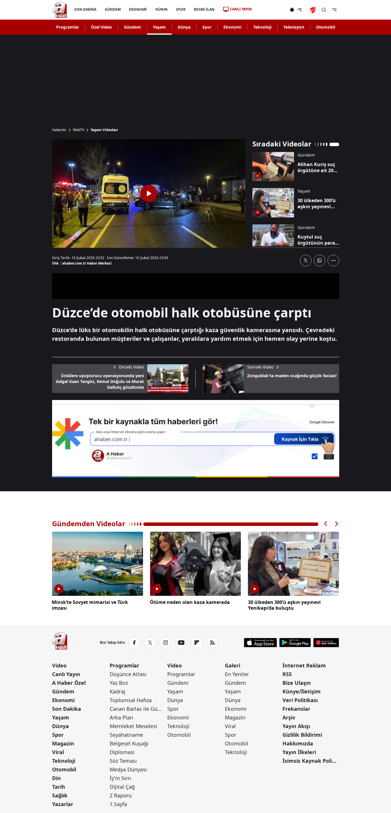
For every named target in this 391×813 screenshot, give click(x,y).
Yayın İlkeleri (299, 752)
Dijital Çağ (122, 786)
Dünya (184, 27)
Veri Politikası (300, 700)
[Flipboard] (197, 642)
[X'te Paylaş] (305, 260)
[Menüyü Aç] (334, 9)
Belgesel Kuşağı (129, 743)
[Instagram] (165, 642)
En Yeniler (237, 674)
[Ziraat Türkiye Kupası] (313, 10)
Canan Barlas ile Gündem (138, 708)
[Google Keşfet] (195, 438)
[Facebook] (134, 642)
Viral (58, 752)
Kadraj (117, 691)
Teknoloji (262, 27)
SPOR (180, 9)
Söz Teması (123, 760)
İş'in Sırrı (120, 778)
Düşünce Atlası (128, 674)
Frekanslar (296, 708)
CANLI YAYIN (241, 9)
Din (56, 778)
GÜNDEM (113, 9)
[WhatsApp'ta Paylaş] (319, 260)
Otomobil (325, 27)
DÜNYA (161, 9)
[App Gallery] (326, 642)
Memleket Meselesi (133, 726)
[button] (326, 524)
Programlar (67, 27)
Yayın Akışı (296, 726)
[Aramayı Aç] (323, 9)
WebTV (78, 130)
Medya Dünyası (128, 769)
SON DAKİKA (85, 9)
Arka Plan (121, 717)
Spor (207, 27)
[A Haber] (59, 9)
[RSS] (212, 642)
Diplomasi (122, 752)
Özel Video (101, 27)
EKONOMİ (138, 9)
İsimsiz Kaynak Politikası (310, 760)
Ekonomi (232, 27)
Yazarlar (62, 804)
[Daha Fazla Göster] (333, 260)
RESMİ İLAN (204, 9)
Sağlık (59, 795)
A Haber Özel (69, 682)
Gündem (132, 27)
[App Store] (260, 642)
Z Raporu (121, 795)
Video (59, 665)
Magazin (63, 743)
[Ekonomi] (270, 10)
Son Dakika (66, 708)
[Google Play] (295, 642)
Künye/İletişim (301, 691)
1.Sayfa (118, 804)
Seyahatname (126, 734)
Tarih (58, 786)
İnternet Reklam (304, 665)
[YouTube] (181, 642)
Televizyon (293, 27)
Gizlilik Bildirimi (302, 734)
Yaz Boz (119, 682)
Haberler (59, 130)
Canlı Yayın (66, 674)
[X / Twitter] (150, 642)
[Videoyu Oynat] (148, 193)
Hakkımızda (297, 743)
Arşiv (288, 717)
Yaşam (159, 27)
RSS (287, 674)
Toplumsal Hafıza (131, 700)
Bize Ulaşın (296, 682)
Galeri (232, 665)
